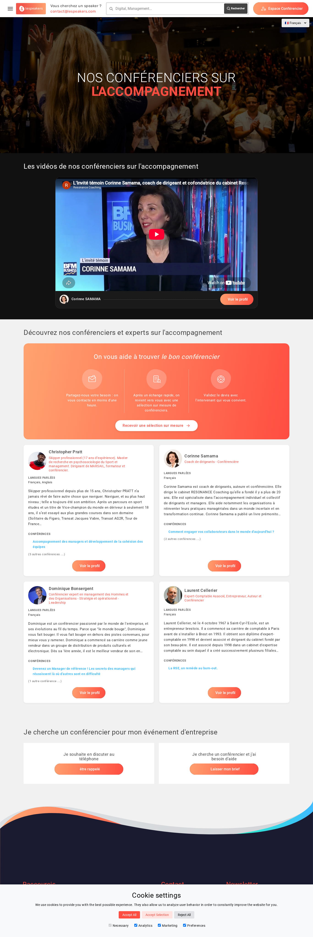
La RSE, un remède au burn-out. (193, 668)
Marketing (170, 925)
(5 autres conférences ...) (46, 554)
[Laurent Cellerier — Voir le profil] (224, 642)
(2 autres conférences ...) (182, 539)
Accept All (129, 915)
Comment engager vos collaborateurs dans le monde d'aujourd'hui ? (221, 532)
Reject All (184, 915)
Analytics (145, 925)
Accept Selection (157, 915)
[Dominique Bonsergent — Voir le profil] (89, 642)
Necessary (121, 925)
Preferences (196, 925)
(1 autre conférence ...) (45, 681)
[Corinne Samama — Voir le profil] (224, 510)
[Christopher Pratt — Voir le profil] (89, 510)
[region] (156, 242)
